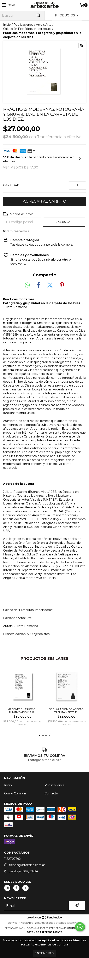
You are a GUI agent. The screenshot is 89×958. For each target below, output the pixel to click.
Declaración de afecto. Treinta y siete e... (66, 711)
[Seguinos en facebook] (16, 888)
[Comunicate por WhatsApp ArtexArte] (80, 926)
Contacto (51, 793)
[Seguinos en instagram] (7, 888)
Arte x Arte (44, 25)
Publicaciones (23, 25)
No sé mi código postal (16, 230)
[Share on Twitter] (50, 285)
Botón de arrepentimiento (44, 932)
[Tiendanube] (44, 919)
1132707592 (12, 859)
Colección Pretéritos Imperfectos (27, 29)
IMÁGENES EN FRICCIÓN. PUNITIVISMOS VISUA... (22, 711)
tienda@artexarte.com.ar (27, 865)
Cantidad (11, 185)
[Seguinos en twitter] (25, 888)
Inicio (7, 25)
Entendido (44, 953)
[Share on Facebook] (38, 285)
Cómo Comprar (15, 793)
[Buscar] (38, 15)
